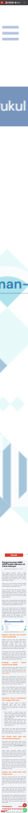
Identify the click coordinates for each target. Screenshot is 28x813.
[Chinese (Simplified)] (2, 811)
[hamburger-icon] (2, 2)
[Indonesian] (6, 811)
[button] (24, 2)
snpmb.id (22, 632)
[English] (4, 811)
